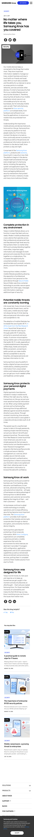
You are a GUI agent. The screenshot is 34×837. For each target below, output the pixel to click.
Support (5, 801)
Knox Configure (22, 534)
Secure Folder (23, 281)
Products (6, 791)
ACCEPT (17, 833)
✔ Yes (6, 612)
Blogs (4, 806)
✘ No (12, 612)
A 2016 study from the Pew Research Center (16, 326)
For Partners (8, 811)
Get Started (23, 3)
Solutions (6, 785)
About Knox (7, 796)
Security (6, 11)
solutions (23, 153)
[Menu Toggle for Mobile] (31, 3)
